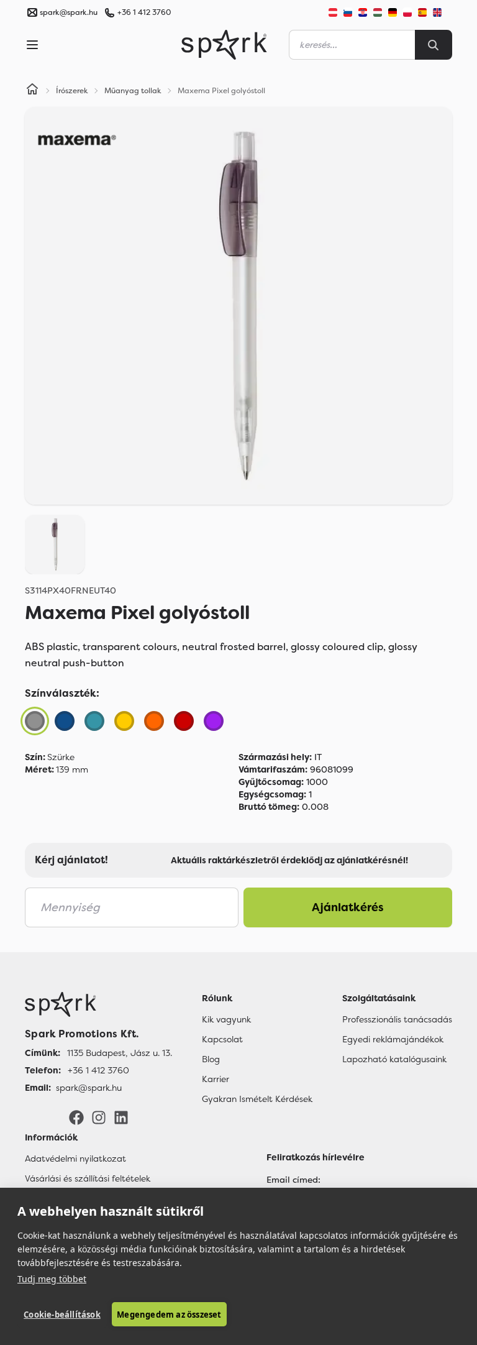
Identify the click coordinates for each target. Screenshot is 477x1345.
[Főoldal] (98, 1004)
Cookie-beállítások (62, 1314)
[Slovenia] (348, 12)
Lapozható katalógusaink (394, 1059)
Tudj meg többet (51, 1279)
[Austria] (333, 12)
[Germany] (393, 12)
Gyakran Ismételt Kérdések (257, 1098)
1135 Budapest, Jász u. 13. (119, 1052)
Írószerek (72, 91)
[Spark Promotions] (224, 45)
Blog (211, 1059)
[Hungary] (378, 12)
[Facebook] (76, 1116)
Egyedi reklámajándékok (392, 1039)
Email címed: (293, 1179)
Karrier (215, 1079)
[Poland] (407, 12)
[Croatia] (363, 12)
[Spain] (422, 12)
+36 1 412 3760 (144, 12)
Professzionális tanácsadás (397, 1019)
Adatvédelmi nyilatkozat (75, 1158)
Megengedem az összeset (169, 1314)
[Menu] (32, 44)
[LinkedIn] (121, 1116)
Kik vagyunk (226, 1019)
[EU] (442, 12)
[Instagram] (98, 1116)
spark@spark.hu (89, 1087)
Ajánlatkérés (348, 907)
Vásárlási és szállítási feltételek (87, 1178)
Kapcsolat (222, 1039)
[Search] (433, 45)
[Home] (32, 91)
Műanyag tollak (132, 91)
